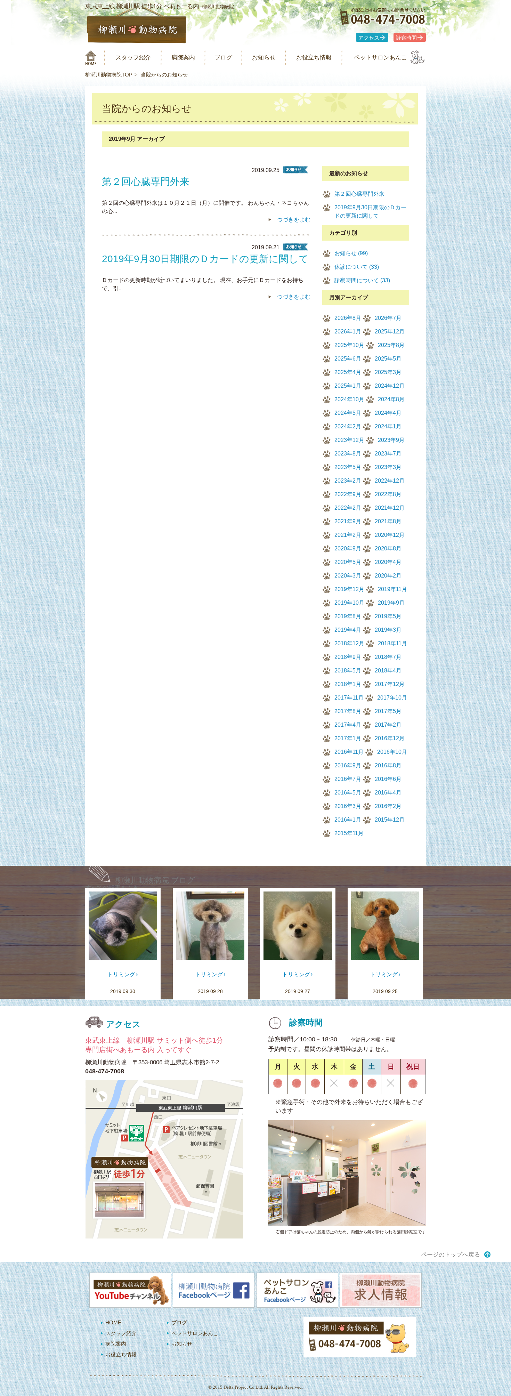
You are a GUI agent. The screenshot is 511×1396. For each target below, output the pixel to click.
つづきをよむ (293, 220)
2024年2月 (347, 426)
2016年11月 (349, 752)
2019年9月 (391, 603)
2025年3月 (388, 372)
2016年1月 (347, 820)
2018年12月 (349, 643)
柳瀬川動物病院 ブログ (155, 880)
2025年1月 (347, 386)
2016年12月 (390, 738)
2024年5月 (347, 413)
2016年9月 (347, 765)
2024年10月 (349, 399)
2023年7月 (388, 454)
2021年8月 (388, 521)
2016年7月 (347, 779)
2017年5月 (388, 711)
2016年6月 (388, 779)
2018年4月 (388, 670)
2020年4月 (388, 562)
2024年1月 (388, 426)
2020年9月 (347, 548)
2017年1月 (347, 738)
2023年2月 (347, 481)
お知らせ (264, 57)
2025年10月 (349, 345)
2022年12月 (390, 481)
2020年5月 (347, 562)
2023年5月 (347, 467)
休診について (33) (356, 267)
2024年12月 (390, 386)
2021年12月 (390, 508)
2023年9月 (391, 440)
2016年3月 (347, 806)
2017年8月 (347, 711)
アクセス (368, 38)
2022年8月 (388, 494)
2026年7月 (388, 318)
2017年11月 (349, 698)
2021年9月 (347, 521)
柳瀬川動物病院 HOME (91, 57)
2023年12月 (349, 440)
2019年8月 (347, 616)
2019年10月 (349, 603)
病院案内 (183, 57)
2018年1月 (347, 684)
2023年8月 (347, 454)
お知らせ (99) (351, 253)
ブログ (223, 57)
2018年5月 (347, 670)
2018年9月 (347, 657)
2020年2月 (388, 576)
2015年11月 (349, 833)
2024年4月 (388, 413)
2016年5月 (347, 793)
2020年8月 (388, 548)
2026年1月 (347, 331)
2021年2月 (347, 535)
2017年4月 (347, 725)
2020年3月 (347, 576)
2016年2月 (388, 806)
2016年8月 (388, 765)
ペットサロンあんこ (380, 57)
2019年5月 (388, 616)
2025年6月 (347, 359)
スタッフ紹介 (133, 57)
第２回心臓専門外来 (359, 194)
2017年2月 (388, 725)
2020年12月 (390, 535)
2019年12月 (349, 589)
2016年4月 (388, 793)
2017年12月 (390, 684)
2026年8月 (347, 318)
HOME (113, 1322)
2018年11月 (392, 643)
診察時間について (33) (362, 280)
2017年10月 (392, 698)
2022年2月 (347, 508)
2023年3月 (388, 467)
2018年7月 (388, 657)
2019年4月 (347, 630)
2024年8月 (391, 399)
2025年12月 (390, 331)
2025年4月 (347, 372)
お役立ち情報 (314, 57)
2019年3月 (388, 630)
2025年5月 (388, 359)
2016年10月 (392, 752)
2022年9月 (347, 494)
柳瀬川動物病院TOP (108, 75)
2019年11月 (392, 589)
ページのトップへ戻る (450, 1254)
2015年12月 (390, 820)
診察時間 (406, 38)
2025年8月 (391, 345)
